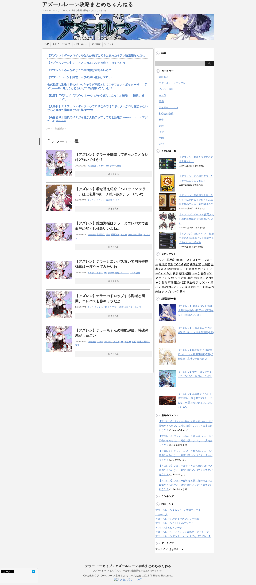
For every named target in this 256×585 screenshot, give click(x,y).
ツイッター (110, 44)
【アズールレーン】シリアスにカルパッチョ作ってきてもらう (86, 62)
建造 (161, 125)
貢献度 (193, 268)
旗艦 (186, 264)
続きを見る (113, 174)
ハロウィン (99, 200)
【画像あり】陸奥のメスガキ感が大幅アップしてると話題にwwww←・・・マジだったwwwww (97, 119)
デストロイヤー (193, 259)
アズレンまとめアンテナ (168, 527)
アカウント (203, 282)
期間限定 (100, 234)
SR (107, 166)
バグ (176, 291)
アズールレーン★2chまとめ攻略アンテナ (178, 510)
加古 (190, 277)
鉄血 (108, 234)
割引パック (198, 287)
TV (176, 264)
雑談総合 (92, 166)
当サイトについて (61, 44)
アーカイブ (161, 549)
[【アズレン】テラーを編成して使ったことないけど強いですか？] (59, 178)
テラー (113, 166)
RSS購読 (96, 44)
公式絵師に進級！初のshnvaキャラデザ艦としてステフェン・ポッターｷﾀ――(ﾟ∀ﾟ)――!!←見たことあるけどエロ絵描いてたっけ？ (97, 86)
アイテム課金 (181, 287)
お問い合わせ (81, 44)
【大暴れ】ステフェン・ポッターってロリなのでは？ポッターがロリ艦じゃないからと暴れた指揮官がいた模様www (97, 108)
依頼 (170, 264)
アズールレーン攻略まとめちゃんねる (87, 4)
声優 (170, 282)
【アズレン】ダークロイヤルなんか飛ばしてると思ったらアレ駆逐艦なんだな (96, 55)
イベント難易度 (165, 259)
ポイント (203, 268)
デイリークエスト (168, 107)
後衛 (188, 273)
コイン (163, 277)
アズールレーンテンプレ (172, 83)
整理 (182, 273)
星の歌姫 (167, 287)
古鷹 (184, 277)
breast (179, 259)
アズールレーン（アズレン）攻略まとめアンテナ (182, 532)
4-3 (126, 307)
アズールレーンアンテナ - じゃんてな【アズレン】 (183, 536)
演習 (161, 131)
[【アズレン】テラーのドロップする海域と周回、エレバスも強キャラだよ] (59, 319)
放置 (170, 268)
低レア (204, 277)
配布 (164, 282)
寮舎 (161, 119)
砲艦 (119, 166)
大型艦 (206, 264)
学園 (161, 137)
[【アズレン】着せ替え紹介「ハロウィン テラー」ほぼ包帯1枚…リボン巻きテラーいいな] (59, 212)
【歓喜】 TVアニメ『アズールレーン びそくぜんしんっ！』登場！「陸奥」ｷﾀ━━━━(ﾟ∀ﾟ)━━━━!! (95, 97)
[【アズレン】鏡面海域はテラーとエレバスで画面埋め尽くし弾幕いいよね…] (59, 246)
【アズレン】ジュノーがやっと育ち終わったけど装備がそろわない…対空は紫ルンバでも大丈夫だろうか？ (185, 425)
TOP (46, 44)
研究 (161, 144)
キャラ (91, 200)
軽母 (176, 268)
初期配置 (195, 264)
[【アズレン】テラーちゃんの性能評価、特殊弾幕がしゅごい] (59, 353)
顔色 (203, 273)
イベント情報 (166, 89)
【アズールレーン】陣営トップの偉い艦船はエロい (79, 77)
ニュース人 (161, 514)
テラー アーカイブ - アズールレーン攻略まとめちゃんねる (128, 566)
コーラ (196, 273)
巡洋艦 (163, 264)
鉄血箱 (191, 282)
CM (181, 264)
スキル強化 (135, 272)
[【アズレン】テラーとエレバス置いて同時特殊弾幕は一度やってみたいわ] (59, 284)
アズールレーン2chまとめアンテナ (174, 523)
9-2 (109, 307)
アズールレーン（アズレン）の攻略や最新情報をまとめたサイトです (128, 570)
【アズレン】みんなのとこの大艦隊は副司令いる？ (79, 70)
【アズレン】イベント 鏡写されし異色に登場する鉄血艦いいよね (196, 219)
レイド (184, 268)
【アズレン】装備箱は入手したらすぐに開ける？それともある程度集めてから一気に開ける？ (196, 199)
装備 (161, 101)
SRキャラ (174, 277)
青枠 (182, 291)
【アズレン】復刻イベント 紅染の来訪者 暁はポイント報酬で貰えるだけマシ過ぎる (196, 238)
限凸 (177, 282)
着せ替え (110, 200)
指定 (183, 282)
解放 (175, 273)
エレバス (124, 272)
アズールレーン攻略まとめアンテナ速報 (177, 518)
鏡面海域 (115, 234)
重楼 (196, 277)
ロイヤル (100, 166)
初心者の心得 (166, 113)
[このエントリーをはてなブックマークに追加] (33, 571)
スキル (116, 341)
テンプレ (167, 291)
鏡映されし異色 (135, 234)
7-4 (130, 307)
